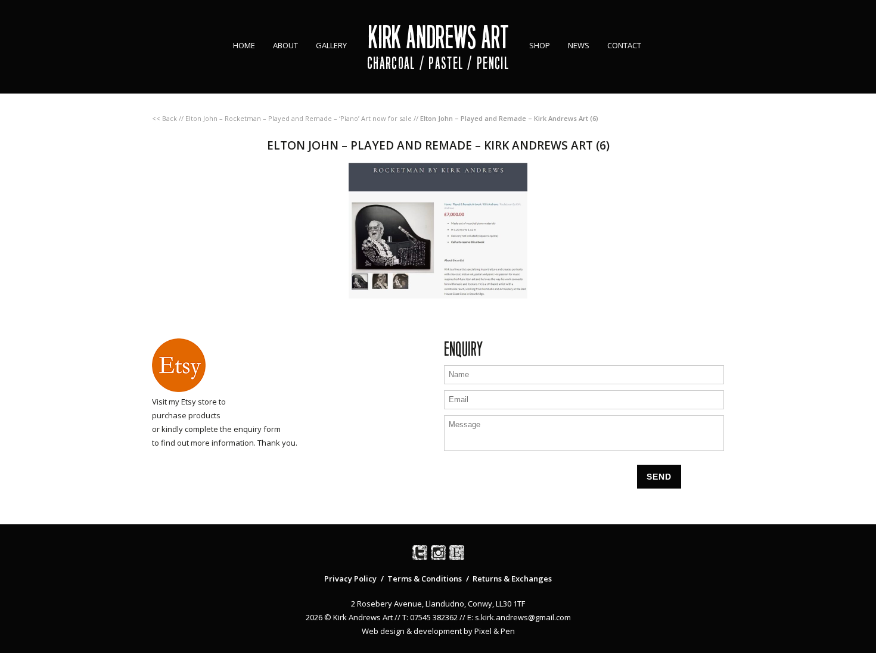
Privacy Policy (350, 578)
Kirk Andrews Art (438, 37)
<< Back (164, 118)
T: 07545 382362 (430, 617)
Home (244, 45)
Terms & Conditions (424, 578)
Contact (624, 45)
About (285, 45)
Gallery (331, 45)
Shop (539, 45)
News (578, 45)
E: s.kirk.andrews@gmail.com (519, 617)
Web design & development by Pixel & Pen (438, 631)
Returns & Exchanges (512, 578)
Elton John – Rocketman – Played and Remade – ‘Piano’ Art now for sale (298, 118)
